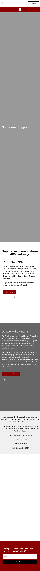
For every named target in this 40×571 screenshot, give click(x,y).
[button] (20, 9)
